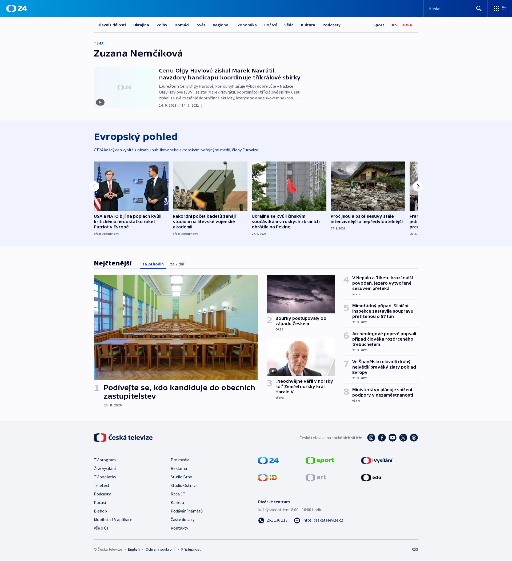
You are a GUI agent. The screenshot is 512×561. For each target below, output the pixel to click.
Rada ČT (178, 494)
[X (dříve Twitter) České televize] (403, 437)
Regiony (220, 24)
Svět (201, 24)
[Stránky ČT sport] (320, 460)
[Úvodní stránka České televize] (124, 437)
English (133, 549)
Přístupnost (191, 549)
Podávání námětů (187, 511)
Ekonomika (246, 24)
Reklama (179, 468)
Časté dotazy (182, 519)
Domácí (182, 24)
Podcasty (332, 24)
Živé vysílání (105, 468)
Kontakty (179, 528)
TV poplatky (105, 476)
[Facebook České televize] (382, 437)
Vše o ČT (101, 528)
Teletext (102, 485)
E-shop (100, 511)
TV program (105, 459)
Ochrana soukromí (160, 549)
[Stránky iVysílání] (377, 460)
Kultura (308, 24)
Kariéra (177, 502)
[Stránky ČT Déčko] (267, 477)
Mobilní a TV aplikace (113, 519)
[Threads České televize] (414, 437)
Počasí (270, 24)
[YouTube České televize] (392, 437)
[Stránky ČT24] (268, 460)
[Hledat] (478, 8)
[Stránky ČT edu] (371, 477)
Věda (289, 24)
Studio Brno (181, 476)
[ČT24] (16, 8)
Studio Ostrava (184, 485)
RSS (415, 549)
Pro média (180, 459)
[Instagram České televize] (371, 437)
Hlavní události (112, 24)
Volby (162, 24)
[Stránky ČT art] (316, 477)
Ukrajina (141, 24)
